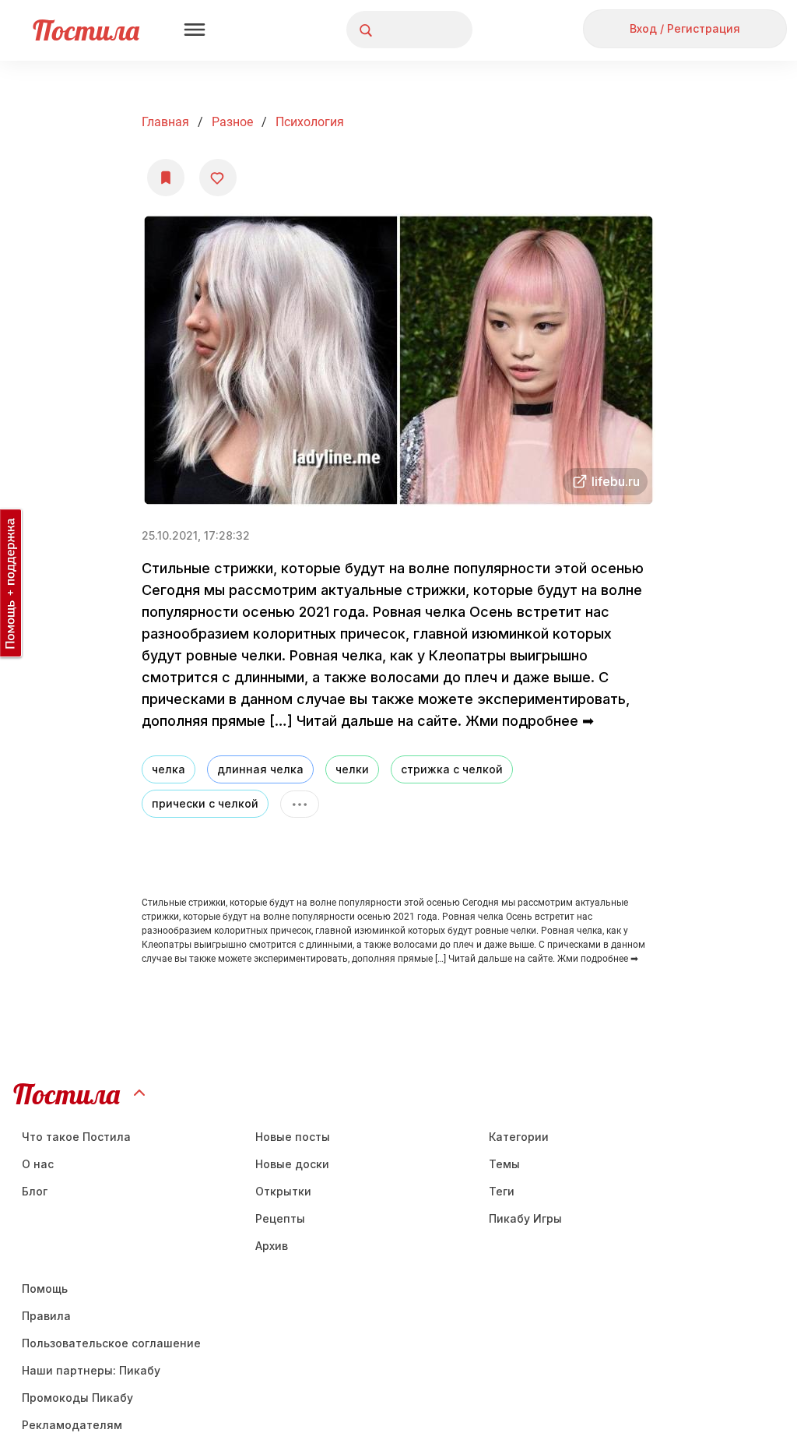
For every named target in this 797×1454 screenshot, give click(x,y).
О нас (38, 1164)
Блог (34, 1191)
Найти (402, 30)
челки (352, 769)
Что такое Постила (76, 1136)
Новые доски (292, 1164)
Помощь (45, 1288)
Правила (46, 1315)
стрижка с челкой (452, 769)
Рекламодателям (72, 1424)
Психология (310, 121)
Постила (86, 30)
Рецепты (280, 1218)
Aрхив (271, 1245)
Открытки (283, 1191)
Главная (165, 121)
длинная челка (260, 769)
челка (168, 769)
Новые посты (292, 1136)
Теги (501, 1191)
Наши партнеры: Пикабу (91, 1370)
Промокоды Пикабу (77, 1397)
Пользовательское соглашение (111, 1343)
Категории (519, 1136)
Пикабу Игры (525, 1218)
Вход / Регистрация (685, 28)
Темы (504, 1164)
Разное (232, 121)
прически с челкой (205, 803)
